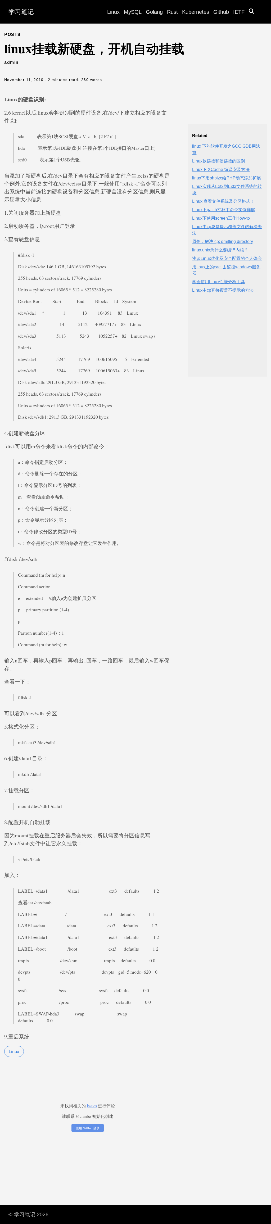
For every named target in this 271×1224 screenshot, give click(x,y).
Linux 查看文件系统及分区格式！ (223, 201)
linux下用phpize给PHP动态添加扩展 (226, 178)
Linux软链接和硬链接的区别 (218, 161)
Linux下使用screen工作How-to (221, 218)
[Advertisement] (227, 339)
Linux (113, 12)
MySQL (133, 12)
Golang (154, 12)
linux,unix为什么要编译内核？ (220, 250)
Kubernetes (195, 12)
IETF (239, 12)
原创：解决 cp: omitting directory (222, 241)
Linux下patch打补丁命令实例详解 (223, 209)
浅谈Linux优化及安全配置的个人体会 (227, 258)
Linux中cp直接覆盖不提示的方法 (223, 290)
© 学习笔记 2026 (28, 1214)
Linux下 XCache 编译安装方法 (221, 169)
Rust (172, 12)
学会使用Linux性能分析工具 (218, 281)
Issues (92, 1105)
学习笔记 (21, 11)
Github (221, 12)
